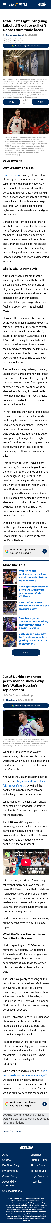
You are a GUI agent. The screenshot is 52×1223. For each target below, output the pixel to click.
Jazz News (16, 1131)
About (5, 1154)
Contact (6, 1159)
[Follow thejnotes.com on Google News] (44, 551)
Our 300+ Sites (39, 1159)
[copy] (20, 40)
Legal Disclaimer (40, 1176)
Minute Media (19, 1198)
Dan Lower (12, 700)
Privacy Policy (10, 1170)
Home (6, 1131)
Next (40, 101)
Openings (36, 1154)
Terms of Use (38, 1170)
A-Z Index (36, 1181)
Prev (11, 101)
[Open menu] (4, 4)
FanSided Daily (10, 1165)
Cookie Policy (10, 1176)
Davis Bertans (11, 175)
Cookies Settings (12, 1190)
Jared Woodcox (14, 35)
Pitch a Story (38, 1165)
